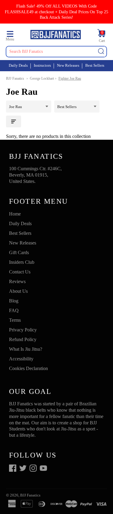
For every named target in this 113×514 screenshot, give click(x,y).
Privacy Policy (23, 329)
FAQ (14, 310)
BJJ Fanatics (15, 78)
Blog (13, 300)
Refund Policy (22, 339)
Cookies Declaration (28, 368)
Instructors (42, 65)
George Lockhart (42, 78)
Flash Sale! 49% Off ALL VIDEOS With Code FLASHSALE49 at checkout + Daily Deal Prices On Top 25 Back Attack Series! (56, 12)
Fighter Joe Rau (69, 78)
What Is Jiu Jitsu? (25, 349)
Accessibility (21, 358)
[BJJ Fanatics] (55, 35)
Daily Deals (18, 65)
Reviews (17, 281)
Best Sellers (94, 65)
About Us (18, 291)
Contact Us (19, 271)
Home (15, 213)
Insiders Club (21, 262)
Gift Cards (19, 252)
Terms (15, 320)
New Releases (68, 65)
